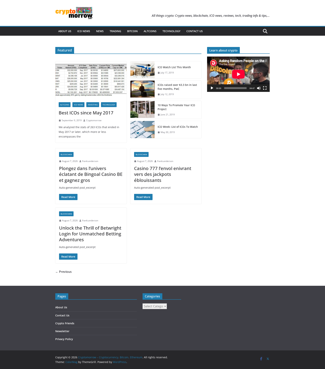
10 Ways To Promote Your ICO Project (176, 107)
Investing (93, 104)
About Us (64, 31)
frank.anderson (90, 161)
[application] (238, 74)
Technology (171, 31)
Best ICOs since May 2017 (86, 113)
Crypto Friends (64, 323)
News (100, 31)
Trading (115, 31)
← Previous (63, 272)
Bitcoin (132, 31)
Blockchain (66, 154)
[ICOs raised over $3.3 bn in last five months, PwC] (142, 90)
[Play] (212, 88)
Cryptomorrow (93, 120)
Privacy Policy (64, 339)
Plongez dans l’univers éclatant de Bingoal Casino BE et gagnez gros (90, 174)
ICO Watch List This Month (174, 67)
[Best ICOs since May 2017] (91, 80)
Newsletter (62, 331)
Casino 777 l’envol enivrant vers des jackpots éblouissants (162, 174)
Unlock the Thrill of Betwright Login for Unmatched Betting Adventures (90, 234)
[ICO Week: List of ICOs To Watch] (142, 129)
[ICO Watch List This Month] (142, 69)
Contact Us (194, 31)
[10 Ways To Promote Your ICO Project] (142, 110)
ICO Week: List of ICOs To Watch (178, 127)
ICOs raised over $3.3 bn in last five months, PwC (177, 87)
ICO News (83, 31)
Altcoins (150, 31)
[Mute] (259, 88)
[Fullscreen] (265, 88)
